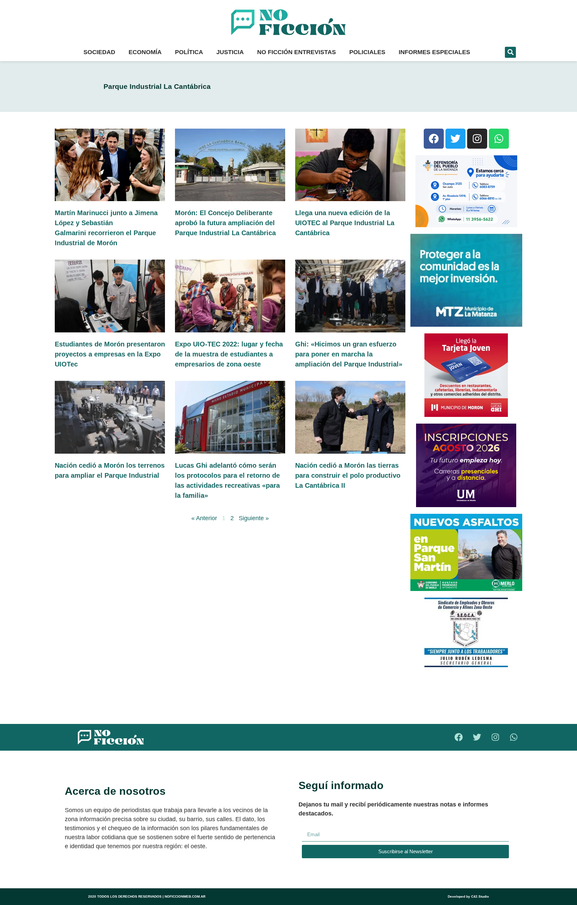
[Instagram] (477, 139)
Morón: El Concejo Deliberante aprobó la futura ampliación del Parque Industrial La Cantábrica (225, 223)
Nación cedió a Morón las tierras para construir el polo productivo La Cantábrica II (347, 475)
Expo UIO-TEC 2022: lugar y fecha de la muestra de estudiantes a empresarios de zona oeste (229, 354)
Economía (145, 52)
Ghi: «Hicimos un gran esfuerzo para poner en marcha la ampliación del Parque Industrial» (348, 354)
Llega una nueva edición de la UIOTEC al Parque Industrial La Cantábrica (344, 223)
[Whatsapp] (499, 139)
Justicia (230, 52)
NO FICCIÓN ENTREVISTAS (296, 52)
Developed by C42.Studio (468, 896)
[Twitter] (455, 139)
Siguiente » (254, 518)
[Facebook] (434, 139)
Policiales (367, 52)
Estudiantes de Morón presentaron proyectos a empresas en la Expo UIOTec (110, 354)
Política (189, 52)
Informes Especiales (434, 52)
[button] (510, 52)
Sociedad (99, 52)
